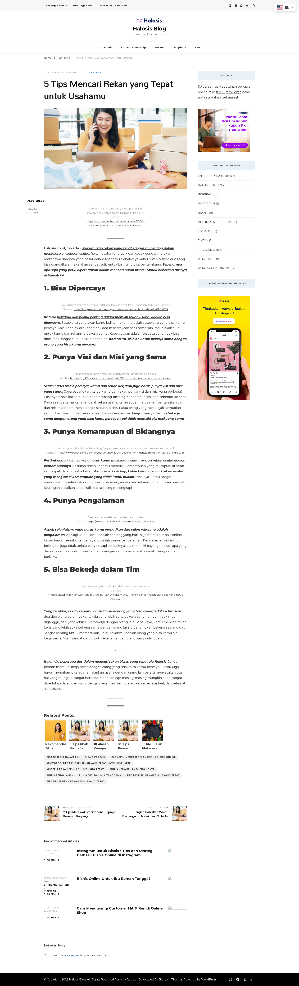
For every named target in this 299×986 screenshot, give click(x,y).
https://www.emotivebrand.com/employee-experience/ (121, 521)
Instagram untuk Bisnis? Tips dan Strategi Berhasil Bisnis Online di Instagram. (115, 853)
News (198, 47)
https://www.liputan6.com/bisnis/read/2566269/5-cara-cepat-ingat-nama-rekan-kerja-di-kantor (116, 223)
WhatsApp (206, 259)
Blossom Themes (170, 979)
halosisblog (32, 201)
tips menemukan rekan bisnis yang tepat (76, 781)
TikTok (203, 240)
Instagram (206, 203)
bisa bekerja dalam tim (63, 757)
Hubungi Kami (83, 5)
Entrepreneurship (133, 47)
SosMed (160, 47)
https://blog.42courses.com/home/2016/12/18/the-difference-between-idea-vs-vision (120, 378)
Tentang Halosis (55, 5)
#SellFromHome (228, 92)
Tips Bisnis (104, 47)
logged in (71, 955)
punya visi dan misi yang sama (100, 775)
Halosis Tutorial (212, 185)
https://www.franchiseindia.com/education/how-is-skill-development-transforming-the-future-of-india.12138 (121, 452)
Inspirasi (180, 47)
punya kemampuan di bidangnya (132, 769)
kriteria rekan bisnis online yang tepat (75, 769)
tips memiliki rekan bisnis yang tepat (153, 775)
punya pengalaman (60, 775)
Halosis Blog (149, 28)
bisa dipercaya (95, 757)
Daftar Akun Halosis (113, 5)
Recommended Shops (215, 222)
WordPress (208, 979)
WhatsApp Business (214, 268)
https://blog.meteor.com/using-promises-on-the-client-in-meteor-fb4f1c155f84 (121, 309)
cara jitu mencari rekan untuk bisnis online (143, 757)
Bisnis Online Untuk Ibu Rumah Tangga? (114, 879)
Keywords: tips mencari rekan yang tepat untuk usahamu (88, 763)
